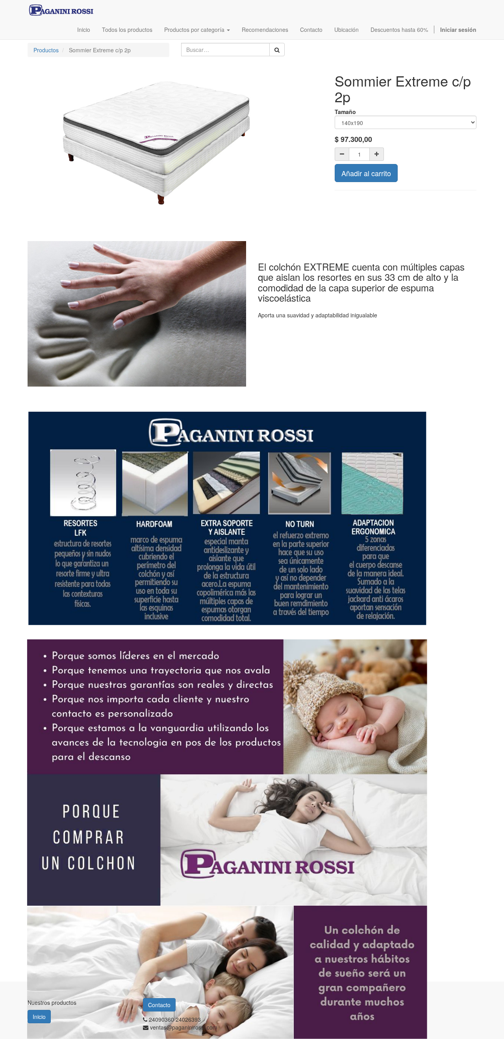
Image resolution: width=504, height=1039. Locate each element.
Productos (46, 50)
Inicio (39, 1017)
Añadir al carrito (366, 173)
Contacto (159, 1005)
